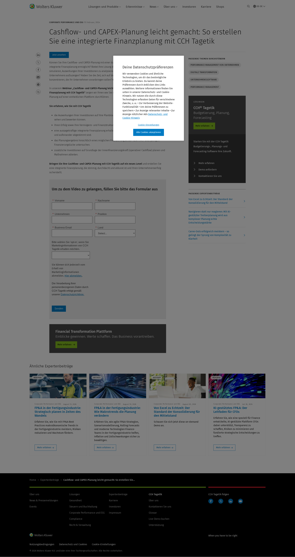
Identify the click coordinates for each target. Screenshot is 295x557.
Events (33, 506)
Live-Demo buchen (159, 518)
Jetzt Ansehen (59, 55)
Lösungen (74, 494)
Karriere (206, 6)
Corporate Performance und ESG (87, 512)
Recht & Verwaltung (80, 525)
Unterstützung (156, 525)
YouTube (240, 501)
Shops (220, 6)
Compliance (75, 518)
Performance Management (205, 87)
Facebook (210, 501)
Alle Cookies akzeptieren (148, 132)
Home (33, 479)
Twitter (220, 501)
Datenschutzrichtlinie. (72, 294)
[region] (148, 98)
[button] (38, 55)
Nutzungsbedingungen (42, 544)
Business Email (62, 227)
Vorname (59, 200)
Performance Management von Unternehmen (215, 65)
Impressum (115, 512)
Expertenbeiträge (49, 479)
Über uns (169, 6)
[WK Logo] (41, 535)
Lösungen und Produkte (103, 6)
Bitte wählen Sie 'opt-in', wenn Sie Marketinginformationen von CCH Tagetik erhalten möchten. (70, 245)
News (153, 6)
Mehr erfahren (64, 344)
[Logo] (48, 6)
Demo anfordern (208, 169)
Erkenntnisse (134, 6)
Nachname (103, 200)
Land (99, 227)
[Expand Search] (248, 6)
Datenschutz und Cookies (73, 544)
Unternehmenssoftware (204, 79)
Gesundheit (75, 500)
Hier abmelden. (73, 275)
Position (101, 214)
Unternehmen (61, 214)
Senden (59, 308)
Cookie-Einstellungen (148, 125)
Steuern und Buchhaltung (83, 506)
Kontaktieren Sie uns (210, 176)
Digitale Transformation (204, 72)
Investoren (189, 6)
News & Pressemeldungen (44, 500)
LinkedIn (230, 501)
